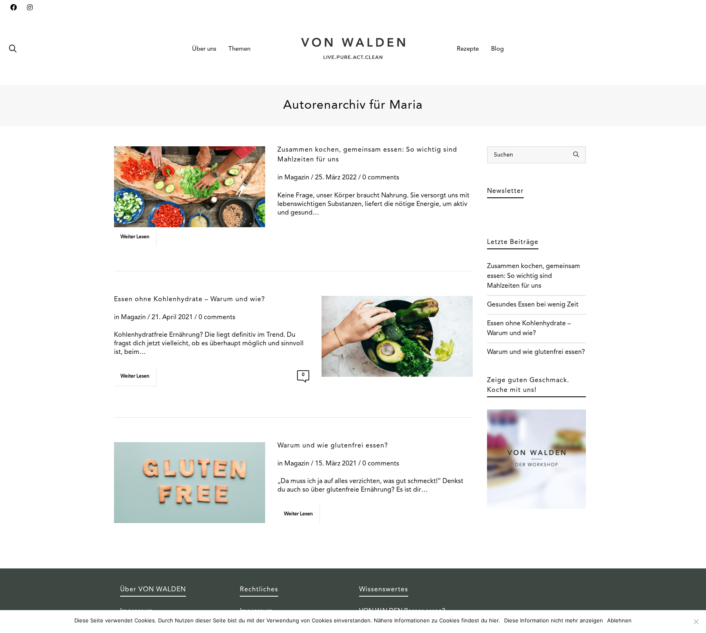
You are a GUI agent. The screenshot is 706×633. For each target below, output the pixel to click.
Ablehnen (619, 620)
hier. (494, 620)
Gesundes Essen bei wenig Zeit (533, 305)
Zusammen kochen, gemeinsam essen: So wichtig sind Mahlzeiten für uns (533, 276)
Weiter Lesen (135, 237)
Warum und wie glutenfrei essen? (332, 446)
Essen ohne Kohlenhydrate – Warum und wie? (189, 299)
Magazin (296, 177)
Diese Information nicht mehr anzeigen (553, 620)
